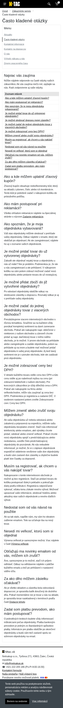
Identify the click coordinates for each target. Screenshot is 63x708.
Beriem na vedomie (17, 701)
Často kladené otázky (14, 39)
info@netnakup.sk (14, 663)
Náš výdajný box (28, 674)
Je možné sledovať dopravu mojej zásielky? (28, 120)
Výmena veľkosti (19, 544)
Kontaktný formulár (12, 670)
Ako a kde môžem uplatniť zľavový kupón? (27, 98)
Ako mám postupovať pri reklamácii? (24, 102)
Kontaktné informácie (14, 44)
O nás (7, 53)
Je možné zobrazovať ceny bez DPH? (24, 131)
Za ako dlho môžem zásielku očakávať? (25, 162)
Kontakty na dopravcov (15, 49)
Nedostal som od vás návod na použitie (25, 146)
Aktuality (8, 34)
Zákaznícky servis (21, 11)
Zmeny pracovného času (16, 63)
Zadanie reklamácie (33, 216)
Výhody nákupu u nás (14, 58)
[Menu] (4, 4)
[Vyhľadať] (49, 4)
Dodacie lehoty (17, 602)
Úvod (5, 11)
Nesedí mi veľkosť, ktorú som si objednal (26, 151)
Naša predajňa (10, 674)
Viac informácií (39, 701)
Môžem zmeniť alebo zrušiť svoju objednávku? (29, 135)
